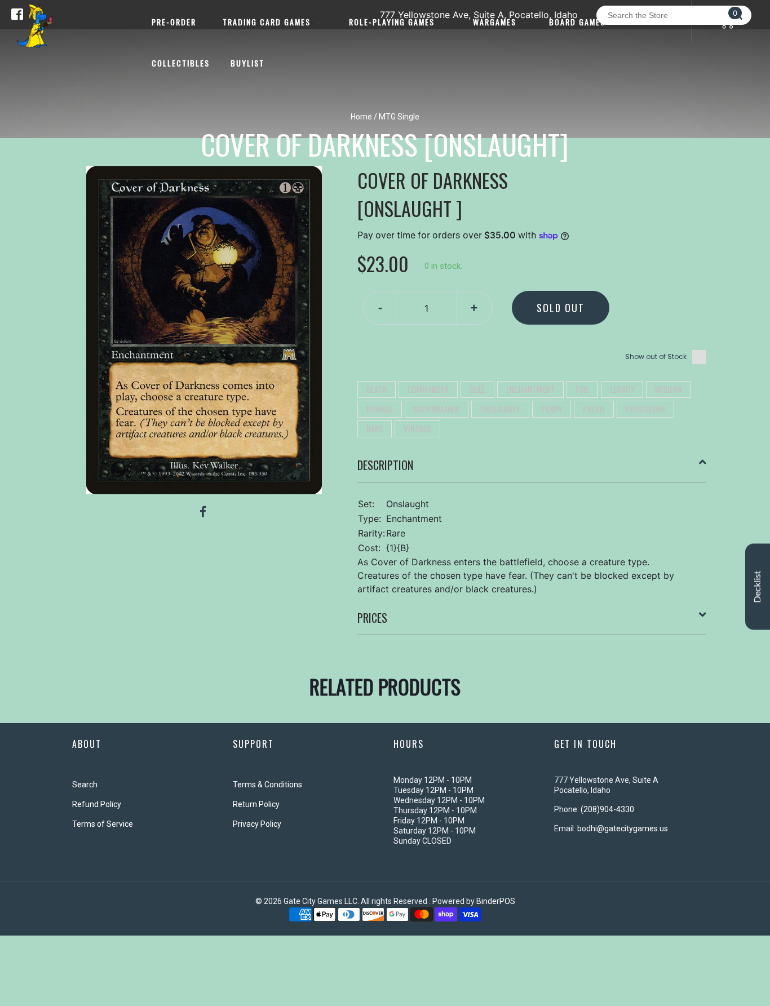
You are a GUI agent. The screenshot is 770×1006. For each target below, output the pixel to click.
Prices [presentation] (372, 617)
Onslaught (500, 408)
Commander (428, 389)
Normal (379, 408)
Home (361, 116)
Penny (551, 408)
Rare (374, 428)
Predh (594, 408)
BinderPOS (495, 901)
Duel (477, 389)
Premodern (645, 408)
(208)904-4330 (607, 809)
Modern (668, 389)
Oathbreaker (436, 408)
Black (376, 389)
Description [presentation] (385, 465)
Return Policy (256, 804)
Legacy (622, 389)
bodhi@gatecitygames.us (622, 828)
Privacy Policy (257, 823)
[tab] (532, 469)
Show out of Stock (656, 356)
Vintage (417, 428)
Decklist (757, 586)
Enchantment (530, 389)
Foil (582, 389)
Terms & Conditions (267, 784)
